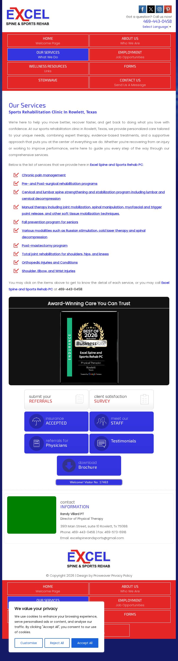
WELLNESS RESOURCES (48, 68)
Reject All (57, 643)
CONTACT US (130, 82)
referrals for (57, 443)
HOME (48, 40)
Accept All (84, 643)
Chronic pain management (44, 175)
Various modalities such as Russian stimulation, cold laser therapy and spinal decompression (83, 233)
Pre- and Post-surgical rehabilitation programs (59, 183)
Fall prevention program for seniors (50, 222)
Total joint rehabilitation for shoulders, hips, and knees (65, 254)
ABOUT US (130, 40)
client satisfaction (110, 399)
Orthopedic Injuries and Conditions (50, 262)
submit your (40, 399)
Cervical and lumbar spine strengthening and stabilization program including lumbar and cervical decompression (93, 195)
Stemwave (47, 80)
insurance (56, 420)
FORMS (130, 66)
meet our (119, 420)
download (87, 465)
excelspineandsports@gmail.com (97, 538)
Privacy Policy (121, 575)
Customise (28, 643)
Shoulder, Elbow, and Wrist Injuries (48, 271)
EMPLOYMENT (130, 54)
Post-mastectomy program (45, 245)
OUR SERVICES (47, 54)
